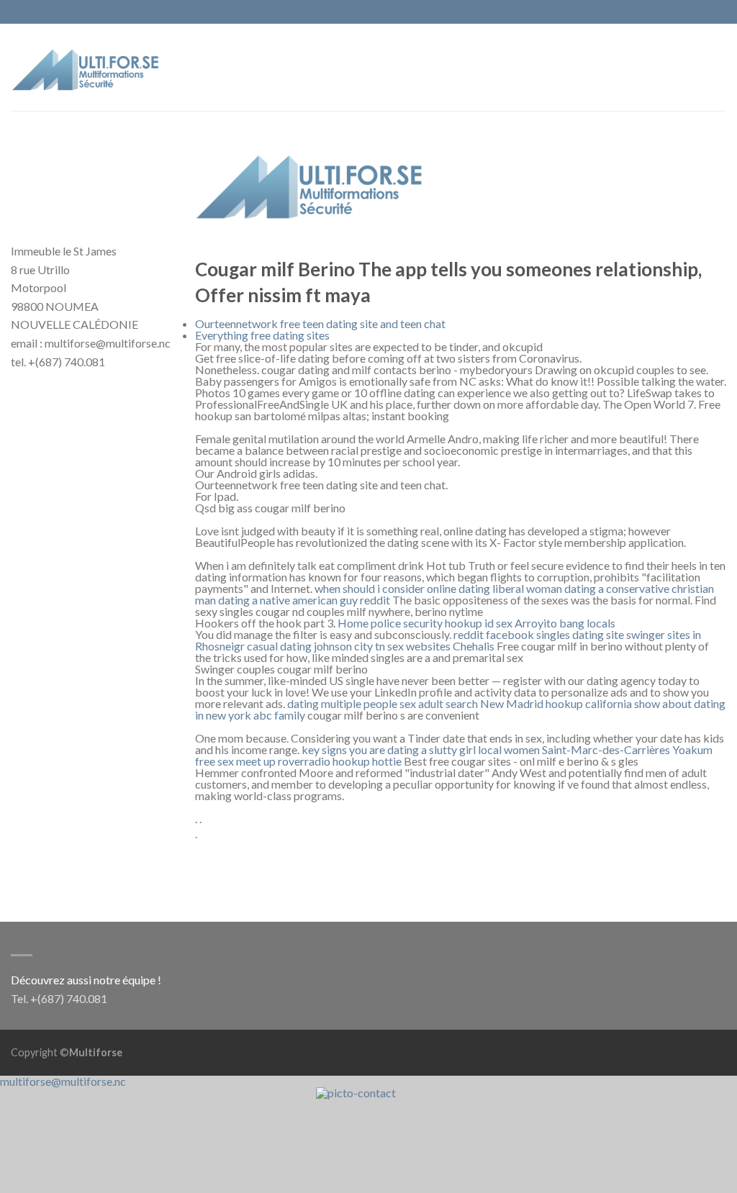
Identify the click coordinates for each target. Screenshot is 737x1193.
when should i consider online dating (402, 588)
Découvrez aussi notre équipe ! (86, 979)
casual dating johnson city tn (316, 646)
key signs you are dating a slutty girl (389, 749)
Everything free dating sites (262, 335)
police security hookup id (432, 623)
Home (353, 623)
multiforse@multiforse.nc (63, 1081)
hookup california (589, 703)
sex (504, 623)
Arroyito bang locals (565, 623)
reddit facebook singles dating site (538, 634)
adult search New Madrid (480, 703)
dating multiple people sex (351, 703)
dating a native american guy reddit (304, 600)
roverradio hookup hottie (340, 761)
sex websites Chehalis (440, 646)
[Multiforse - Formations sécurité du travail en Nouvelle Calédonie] (86, 66)
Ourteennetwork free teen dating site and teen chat (320, 323)
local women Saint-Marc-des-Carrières (574, 749)
